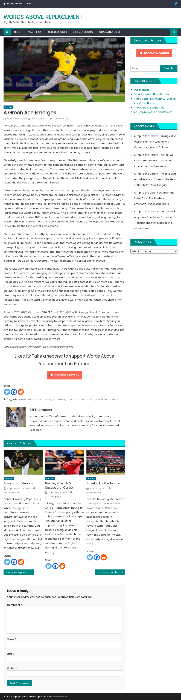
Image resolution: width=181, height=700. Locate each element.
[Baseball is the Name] (105, 462)
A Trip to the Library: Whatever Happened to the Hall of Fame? (111, 572)
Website (12, 668)
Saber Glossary (83, 32)
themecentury (58, 696)
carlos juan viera (53, 399)
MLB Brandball (142, 90)
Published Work (57, 32)
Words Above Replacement (43, 17)
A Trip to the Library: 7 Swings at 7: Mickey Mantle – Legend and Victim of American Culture (155, 141)
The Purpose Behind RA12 (149, 107)
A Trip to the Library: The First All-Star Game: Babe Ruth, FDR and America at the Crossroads (154, 160)
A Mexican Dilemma (19, 483)
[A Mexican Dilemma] (23, 462)
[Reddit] (21, 392)
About (18, 32)
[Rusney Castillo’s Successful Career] (64, 462)
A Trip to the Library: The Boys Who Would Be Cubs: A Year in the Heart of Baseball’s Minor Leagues (155, 179)
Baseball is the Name (102, 483)
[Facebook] (14, 392)
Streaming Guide (110, 32)
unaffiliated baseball (107, 399)
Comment (14, 605)
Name (11, 639)
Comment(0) (60, 118)
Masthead (34, 32)
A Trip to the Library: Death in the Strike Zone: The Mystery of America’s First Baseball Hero (154, 198)
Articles (8, 107)
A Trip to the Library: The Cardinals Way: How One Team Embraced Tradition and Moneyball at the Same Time (155, 220)
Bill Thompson (39, 118)
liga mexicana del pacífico (79, 399)
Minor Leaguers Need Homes (151, 94)
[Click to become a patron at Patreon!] (64, 375)
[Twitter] (7, 392)
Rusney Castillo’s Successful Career (59, 485)
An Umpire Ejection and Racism (153, 112)
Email (11, 654)
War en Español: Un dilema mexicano (21, 572)
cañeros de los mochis (29, 399)
